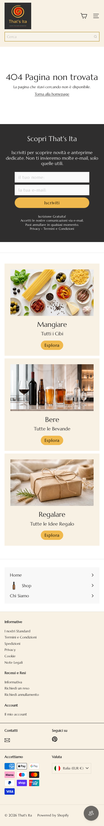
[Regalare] (52, 482)
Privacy (35, 229)
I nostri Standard (17, 631)
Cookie (10, 656)
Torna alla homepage (52, 94)
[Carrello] (84, 16)
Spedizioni (12, 643)
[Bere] (52, 387)
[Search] (95, 36)
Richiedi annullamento (22, 694)
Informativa (13, 682)
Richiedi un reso (17, 688)
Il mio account (16, 714)
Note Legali (14, 662)
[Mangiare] (52, 292)
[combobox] (52, 36)
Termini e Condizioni (58, 229)
